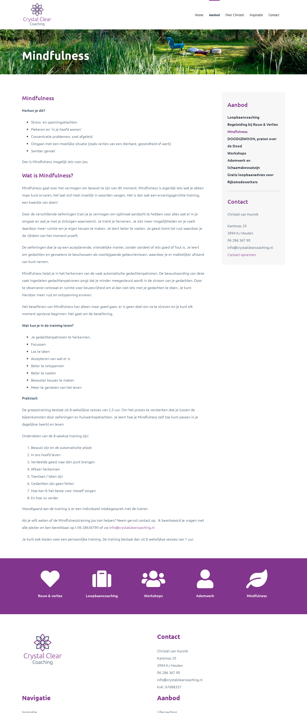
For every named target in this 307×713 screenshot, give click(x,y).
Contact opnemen (241, 254)
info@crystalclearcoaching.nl (132, 527)
